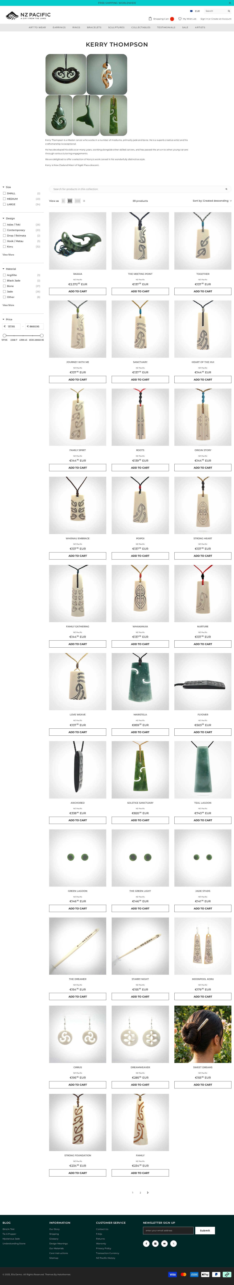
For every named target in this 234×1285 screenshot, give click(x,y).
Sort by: (211, 200)
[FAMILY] (140, 1122)
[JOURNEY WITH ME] (77, 329)
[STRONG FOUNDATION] (77, 1122)
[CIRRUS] (77, 1034)
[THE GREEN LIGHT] (140, 858)
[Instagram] (155, 1243)
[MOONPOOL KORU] (202, 946)
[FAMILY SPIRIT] (77, 417)
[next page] (147, 1192)
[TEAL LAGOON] (202, 769)
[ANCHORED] (77, 769)
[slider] (4, 335)
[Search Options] (227, 189)
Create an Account (221, 19)
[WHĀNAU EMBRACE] (77, 505)
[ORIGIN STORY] (202, 417)
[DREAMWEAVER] (140, 1034)
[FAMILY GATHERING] (77, 593)
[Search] (217, 11)
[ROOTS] (140, 417)
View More (8, 254)
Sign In (204, 19)
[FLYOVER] (202, 681)
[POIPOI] (140, 505)
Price (9, 319)
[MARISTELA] (140, 681)
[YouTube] (164, 1243)
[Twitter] (173, 1243)
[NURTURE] (202, 593)
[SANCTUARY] (140, 329)
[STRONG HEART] (202, 505)
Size (8, 187)
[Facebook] (146, 1243)
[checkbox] (22, 193)
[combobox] (215, 11)
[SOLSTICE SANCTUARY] (140, 769)
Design (10, 218)
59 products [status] (140, 200)
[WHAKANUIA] (140, 593)
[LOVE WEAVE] (77, 681)
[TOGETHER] (202, 240)
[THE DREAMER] (77, 946)
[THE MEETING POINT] (140, 240)
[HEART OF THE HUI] (202, 329)
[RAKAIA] (77, 240)
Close (230, 3)
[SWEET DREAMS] (202, 1034)
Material (11, 268)
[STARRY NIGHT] (140, 946)
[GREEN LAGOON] (77, 858)
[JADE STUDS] (202, 858)
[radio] (63, 201)
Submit (205, 1230)
